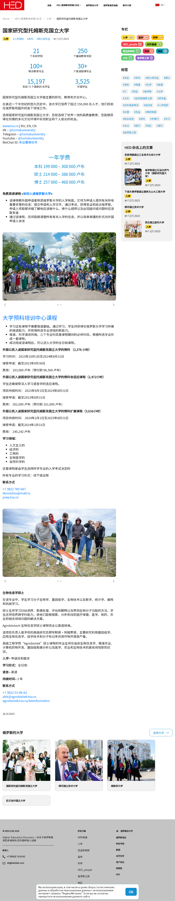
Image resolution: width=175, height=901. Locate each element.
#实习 (167, 118)
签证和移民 (131, 51)
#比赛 (126, 112)
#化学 (148, 84)
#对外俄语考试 (131, 105)
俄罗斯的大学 (92, 5)
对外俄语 (153, 44)
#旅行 (137, 125)
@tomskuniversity (22, 130)
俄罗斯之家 (144, 58)
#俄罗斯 (147, 91)
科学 (157, 37)
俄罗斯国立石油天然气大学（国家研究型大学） (157, 173)
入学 (49, 18)
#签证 (137, 112)
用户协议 (120, 862)
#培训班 (148, 105)
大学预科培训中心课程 (30, 317)
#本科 (30, 38)
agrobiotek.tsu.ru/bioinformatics (26, 700)
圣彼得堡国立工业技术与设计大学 (142, 154)
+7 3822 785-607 (14, 489)
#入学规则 (18, 38)
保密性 (119, 868)
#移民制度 (150, 112)
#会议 (126, 125)
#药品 (135, 91)
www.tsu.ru (10, 126)
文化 (127, 58)
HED (118, 874)
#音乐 (160, 125)
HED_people (132, 44)
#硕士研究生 (43, 38)
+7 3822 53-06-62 (15, 692)
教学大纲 (127, 5)
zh (162, 4)
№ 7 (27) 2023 (61, 38)
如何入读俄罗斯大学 (37, 193)
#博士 (167, 77)
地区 (162, 51)
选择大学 (158, 733)
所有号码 (120, 843)
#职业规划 (128, 118)
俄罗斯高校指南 (110, 5)
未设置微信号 (28, 142)
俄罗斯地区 (121, 837)
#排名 (126, 84)
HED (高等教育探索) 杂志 (68, 5)
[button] (5, 304)
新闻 (118, 849)
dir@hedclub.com (15, 863)
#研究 (142, 118)
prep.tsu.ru (10, 497)
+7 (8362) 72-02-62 (16, 856)
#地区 (148, 125)
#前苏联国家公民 (143, 98)
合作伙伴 (120, 856)
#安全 (126, 77)
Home (6, 18)
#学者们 (154, 118)
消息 (49, 5)
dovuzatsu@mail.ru (16, 493)
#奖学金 (161, 98)
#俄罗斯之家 (129, 132)
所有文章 (82, 831)
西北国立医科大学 (154, 222)
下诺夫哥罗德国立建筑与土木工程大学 (145, 191)
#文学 (160, 91)
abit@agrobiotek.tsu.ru (19, 696)
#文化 (126, 98)
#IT (125, 91)
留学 (142, 37)
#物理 (137, 84)
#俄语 (160, 84)
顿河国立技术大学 (134, 207)
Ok (131, 891)
